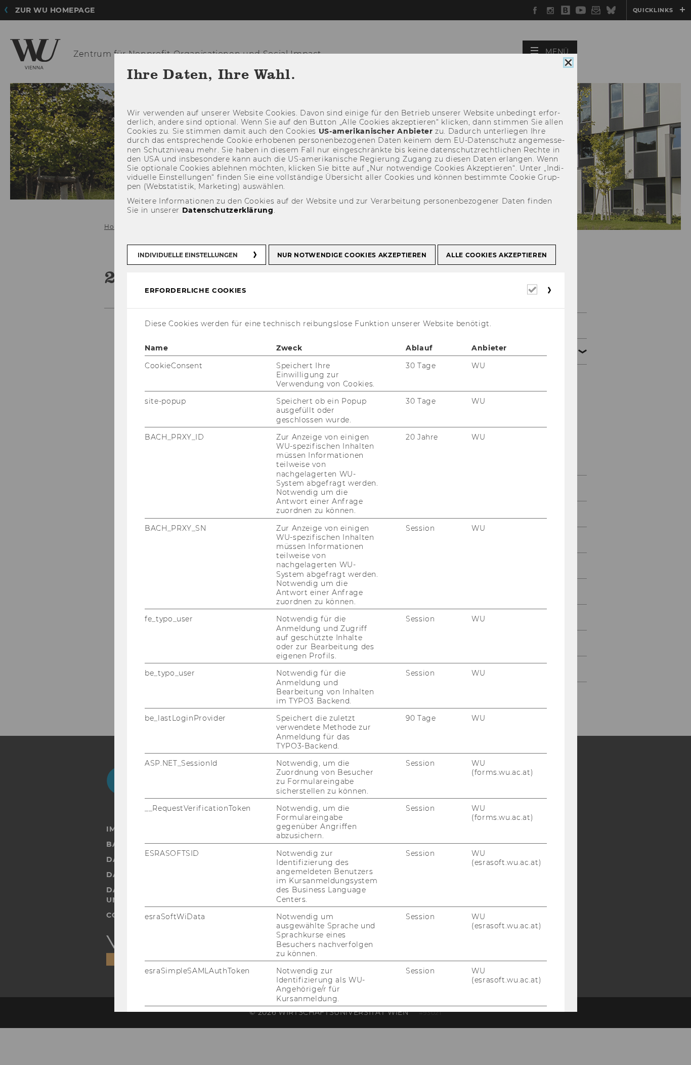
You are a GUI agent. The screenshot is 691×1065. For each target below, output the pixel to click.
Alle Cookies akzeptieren (496, 255)
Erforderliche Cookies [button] (195, 290)
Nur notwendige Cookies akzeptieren (351, 255)
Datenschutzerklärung (227, 209)
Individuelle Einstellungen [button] (188, 255)
